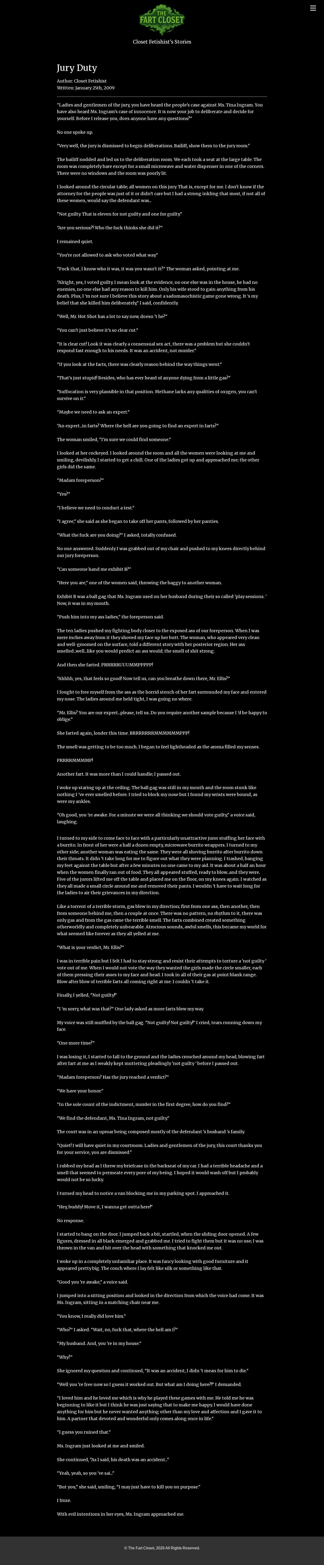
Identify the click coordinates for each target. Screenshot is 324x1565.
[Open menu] (313, 8)
